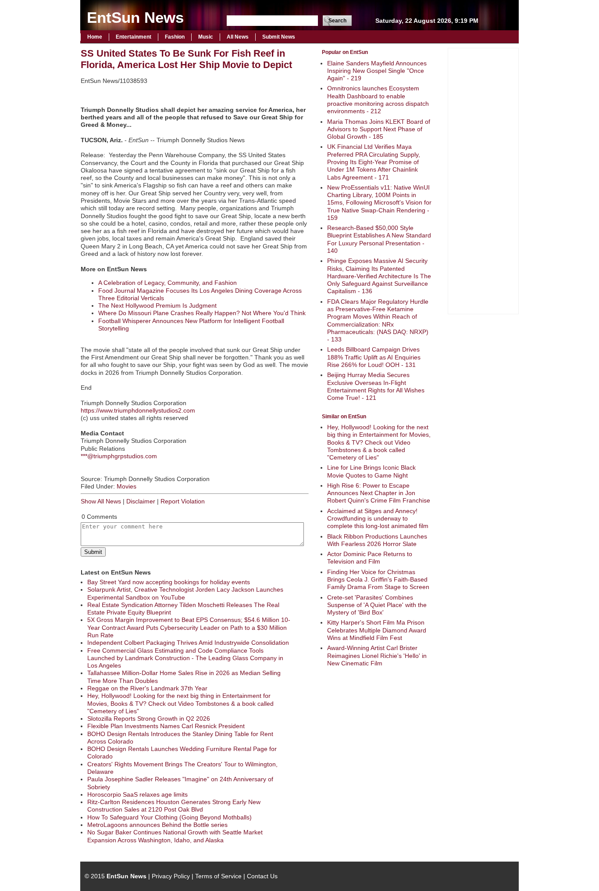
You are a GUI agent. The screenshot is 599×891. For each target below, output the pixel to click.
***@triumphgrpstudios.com (119, 456)
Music (205, 37)
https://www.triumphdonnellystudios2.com (138, 410)
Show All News (101, 501)
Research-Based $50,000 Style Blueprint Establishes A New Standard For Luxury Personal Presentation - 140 (379, 239)
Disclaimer (140, 501)
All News (238, 37)
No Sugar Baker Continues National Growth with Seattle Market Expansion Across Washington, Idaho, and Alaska (175, 836)
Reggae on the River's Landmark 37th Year (147, 688)
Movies (126, 486)
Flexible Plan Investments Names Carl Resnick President (166, 725)
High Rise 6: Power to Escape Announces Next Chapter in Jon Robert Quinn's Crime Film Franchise (378, 493)
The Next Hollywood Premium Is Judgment (157, 305)
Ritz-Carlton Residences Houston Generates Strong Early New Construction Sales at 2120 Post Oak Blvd (173, 805)
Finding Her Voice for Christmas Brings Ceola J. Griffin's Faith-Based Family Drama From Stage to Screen (378, 579)
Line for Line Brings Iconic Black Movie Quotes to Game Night (371, 471)
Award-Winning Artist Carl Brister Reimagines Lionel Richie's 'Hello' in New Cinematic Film (377, 655)
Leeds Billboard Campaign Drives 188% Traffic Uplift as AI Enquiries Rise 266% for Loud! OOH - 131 (374, 357)
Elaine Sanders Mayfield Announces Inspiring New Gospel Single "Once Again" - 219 (377, 71)
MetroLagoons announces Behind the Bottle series (157, 824)
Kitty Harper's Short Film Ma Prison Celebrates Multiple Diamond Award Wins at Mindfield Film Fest (376, 630)
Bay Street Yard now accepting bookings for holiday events (168, 582)
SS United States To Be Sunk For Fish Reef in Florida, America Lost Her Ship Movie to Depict (186, 59)
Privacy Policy (171, 876)
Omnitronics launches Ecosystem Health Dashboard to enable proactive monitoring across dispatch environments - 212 (378, 100)
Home (94, 37)
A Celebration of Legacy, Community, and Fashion (167, 282)
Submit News (278, 37)
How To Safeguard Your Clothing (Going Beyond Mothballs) (169, 817)
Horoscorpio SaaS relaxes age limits (137, 794)
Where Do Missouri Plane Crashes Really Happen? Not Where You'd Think (202, 312)
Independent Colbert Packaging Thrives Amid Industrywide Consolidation (188, 642)
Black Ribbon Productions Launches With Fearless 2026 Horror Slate (377, 540)
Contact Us (262, 876)
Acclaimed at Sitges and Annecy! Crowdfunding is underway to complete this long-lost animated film (377, 518)
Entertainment (133, 37)
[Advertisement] (483, 180)
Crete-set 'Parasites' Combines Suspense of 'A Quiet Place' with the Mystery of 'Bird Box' (377, 605)
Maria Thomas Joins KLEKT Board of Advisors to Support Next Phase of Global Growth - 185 (378, 129)
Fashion (175, 37)
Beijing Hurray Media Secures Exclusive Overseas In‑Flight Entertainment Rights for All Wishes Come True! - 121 (375, 386)
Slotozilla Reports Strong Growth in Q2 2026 (148, 718)
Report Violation (182, 501)
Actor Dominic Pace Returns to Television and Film (369, 557)
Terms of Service (218, 876)
